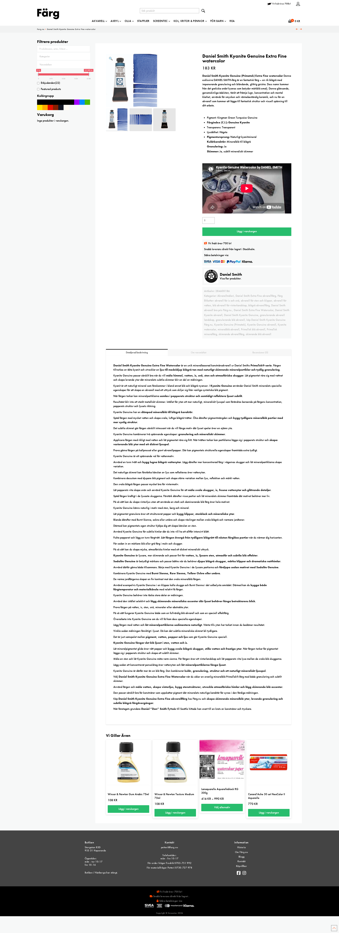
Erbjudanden (50, 83)
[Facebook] (239, 872)
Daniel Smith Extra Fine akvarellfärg (256, 296)
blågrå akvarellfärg (259, 305)
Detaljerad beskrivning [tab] (137, 352)
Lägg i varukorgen (247, 231)
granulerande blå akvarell (230, 320)
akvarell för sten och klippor (256, 300)
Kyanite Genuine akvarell (261, 324)
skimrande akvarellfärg (231, 334)
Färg (280, 296)
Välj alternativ (222, 807)
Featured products (51, 89)
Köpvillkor (241, 866)
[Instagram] (244, 872)
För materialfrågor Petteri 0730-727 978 (169, 867)
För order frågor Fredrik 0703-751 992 (170, 863)
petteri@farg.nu (169, 847)
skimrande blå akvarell (258, 334)
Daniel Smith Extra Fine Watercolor (253, 310)
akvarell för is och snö (227, 300)
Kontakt (241, 861)
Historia (241, 847)
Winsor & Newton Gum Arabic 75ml (128, 794)
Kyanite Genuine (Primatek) (230, 324)
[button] (111, 59)
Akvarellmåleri (225, 296)
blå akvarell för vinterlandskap (230, 305)
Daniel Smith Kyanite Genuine (241, 315)
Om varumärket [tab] (198, 352)
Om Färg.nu (241, 852)
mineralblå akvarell (228, 329)
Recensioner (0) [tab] (260, 352)
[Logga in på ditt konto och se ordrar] (298, 3)
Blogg (242, 856)
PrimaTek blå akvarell (253, 329)
